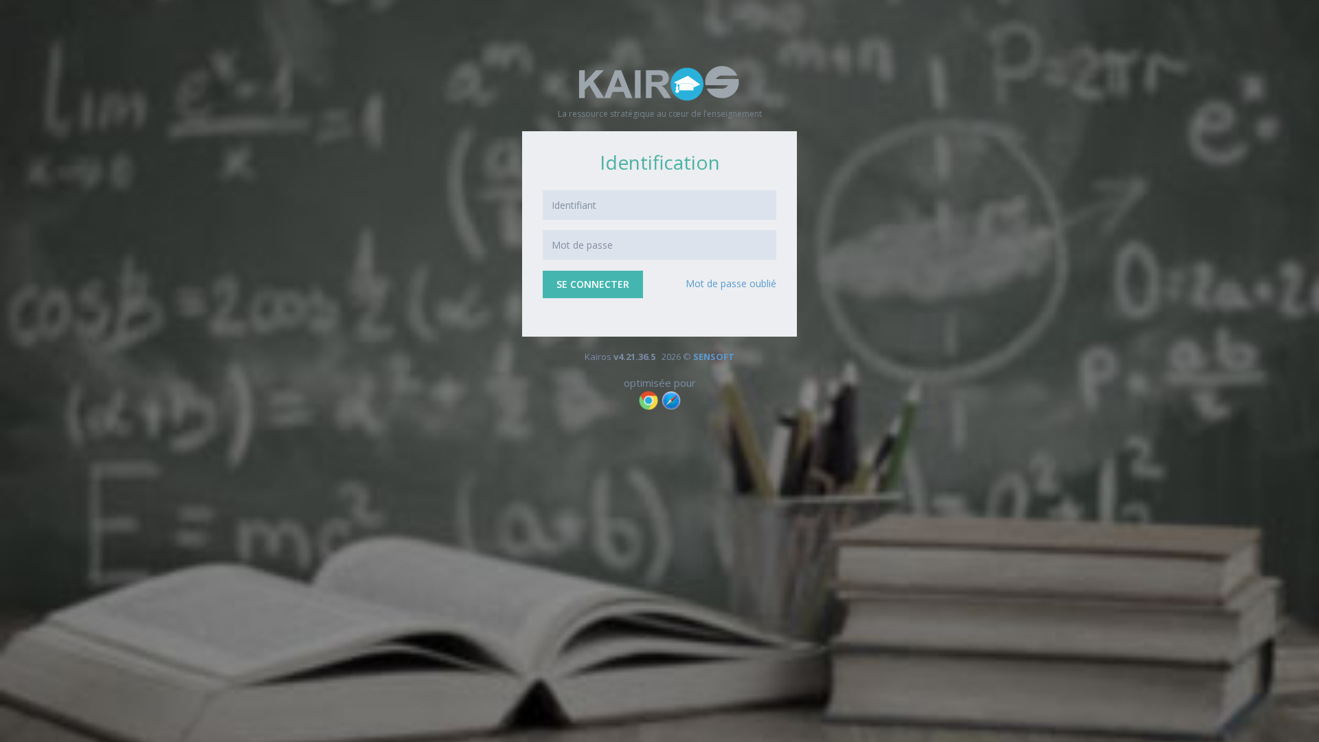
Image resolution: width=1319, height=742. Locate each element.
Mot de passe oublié (731, 283)
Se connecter (592, 284)
